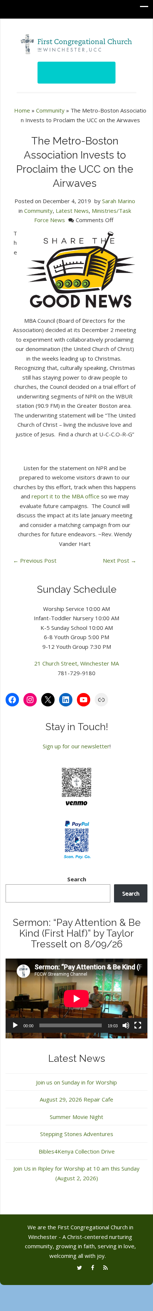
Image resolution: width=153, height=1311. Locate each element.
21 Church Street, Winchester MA (76, 663)
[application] (76, 998)
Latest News (72, 210)
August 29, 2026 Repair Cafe (76, 1099)
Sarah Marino (118, 201)
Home (22, 110)
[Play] (15, 1025)
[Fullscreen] (137, 1025)
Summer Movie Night (76, 1116)
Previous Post (34, 560)
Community (50, 110)
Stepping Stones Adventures (76, 1134)
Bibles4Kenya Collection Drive (77, 1151)
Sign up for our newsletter (76, 746)
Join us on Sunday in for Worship (76, 1082)
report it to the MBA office (66, 496)
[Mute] (126, 1025)
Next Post (119, 560)
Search (76, 879)
